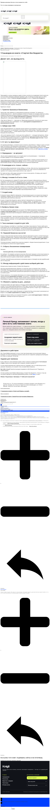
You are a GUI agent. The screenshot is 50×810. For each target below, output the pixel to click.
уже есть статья (43, 149)
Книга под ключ (37, 781)
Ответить (3, 806)
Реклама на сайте (7, 41)
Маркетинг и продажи (8, 37)
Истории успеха (6, 40)
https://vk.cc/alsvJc (33, 426)
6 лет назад (11, 55)
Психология (5, 36)
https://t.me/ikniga (8, 425)
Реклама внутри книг (37, 785)
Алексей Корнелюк (4, 55)
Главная (2, 48)
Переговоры (5, 39)
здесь (34, 374)
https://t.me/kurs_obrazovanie (13, 423)
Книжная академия (37, 777)
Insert (13, 808)
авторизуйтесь (4, 400)
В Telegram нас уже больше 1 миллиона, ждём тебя (11, 760)
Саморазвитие (6, 35)
